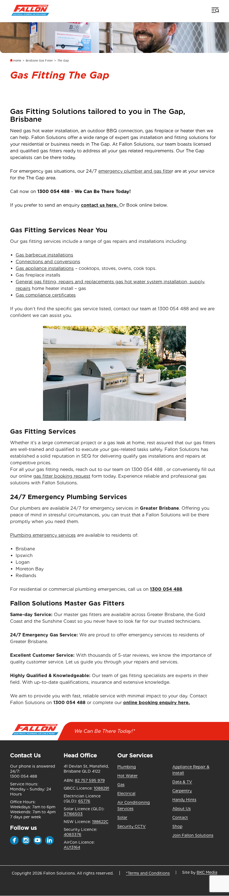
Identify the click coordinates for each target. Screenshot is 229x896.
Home (17, 60)
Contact (180, 817)
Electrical (126, 793)
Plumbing (126, 767)
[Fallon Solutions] (30, 10)
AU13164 (72, 847)
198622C (100, 821)
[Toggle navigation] (215, 10)
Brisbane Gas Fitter (39, 60)
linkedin (49, 840)
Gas (121, 784)
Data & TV (182, 782)
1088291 (101, 788)
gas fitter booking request (61, 476)
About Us (181, 808)
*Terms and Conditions (148, 873)
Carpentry (182, 790)
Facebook (14, 840)
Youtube (38, 840)
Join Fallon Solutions (192, 835)
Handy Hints (184, 799)
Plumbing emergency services (43, 535)
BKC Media (207, 872)
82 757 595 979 (90, 780)
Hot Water (127, 775)
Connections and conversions (48, 261)
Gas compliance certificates (46, 295)
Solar (122, 817)
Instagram (26, 840)
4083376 (72, 834)
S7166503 (73, 814)
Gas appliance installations (45, 268)
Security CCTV (131, 826)
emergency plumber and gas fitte (134, 171)
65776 (84, 801)
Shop (177, 826)
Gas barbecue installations (44, 255)
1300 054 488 (53, 191)
